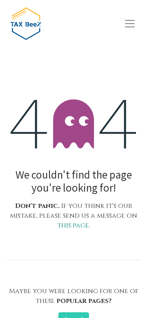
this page (73, 225)
